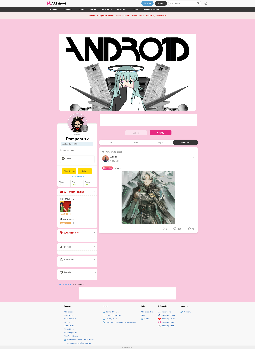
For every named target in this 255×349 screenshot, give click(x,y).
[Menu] (206, 3)
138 (74, 184)
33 (87, 184)
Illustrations (107, 9)
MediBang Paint (70, 318)
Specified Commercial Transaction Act (121, 322)
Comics (135, 9)
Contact (147, 318)
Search (198, 3)
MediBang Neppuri (153, 9)
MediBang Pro (69, 315)
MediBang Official (168, 315)
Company (187, 311)
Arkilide (113, 156)
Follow (84, 171)
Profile (67, 246)
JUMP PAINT (69, 325)
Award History (71, 232)
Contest (81, 9)
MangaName (69, 329)
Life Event (69, 259)
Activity (160, 132)
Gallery (136, 132)
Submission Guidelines (112, 315)
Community (67, 9)
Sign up (147, 3)
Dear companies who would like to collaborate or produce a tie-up (80, 341)
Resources (121, 9)
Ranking (93, 9)
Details (67, 272)
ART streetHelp (147, 311)
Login (160, 3)
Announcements (164, 311)
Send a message (77, 176)
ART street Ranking (74, 191)
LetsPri (67, 322)
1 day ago (114, 161)
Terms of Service (112, 311)
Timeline (53, 9)
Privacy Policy (111, 318)
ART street (68, 311)
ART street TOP (65, 284)
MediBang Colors (70, 332)
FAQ (143, 315)
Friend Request (69, 171)
